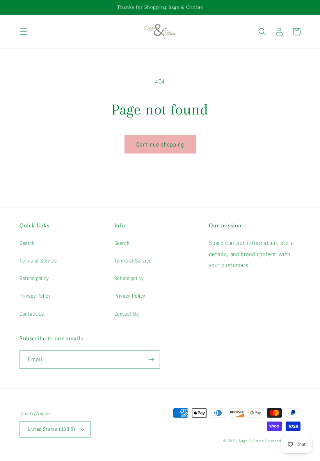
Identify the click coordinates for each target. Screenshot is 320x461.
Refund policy (34, 278)
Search (27, 243)
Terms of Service (38, 260)
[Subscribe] (151, 359)
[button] (23, 31)
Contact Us (32, 313)
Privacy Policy (35, 295)
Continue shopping (160, 144)
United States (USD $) (51, 429)
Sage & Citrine (251, 440)
